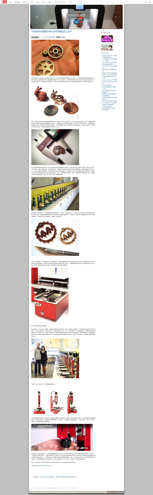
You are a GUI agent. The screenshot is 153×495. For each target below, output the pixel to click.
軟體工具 (25, 2)
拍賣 (37, 2)
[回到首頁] (4, 2)
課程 (32, 2)
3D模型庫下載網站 (107, 85)
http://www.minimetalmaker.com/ (44, 465)
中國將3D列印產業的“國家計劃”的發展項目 (66, 477)
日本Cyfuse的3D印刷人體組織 (46, 477)
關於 (49, 2)
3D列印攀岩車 (105, 109)
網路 (50, 37)
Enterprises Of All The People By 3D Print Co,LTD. (90, 492)
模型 (43, 2)
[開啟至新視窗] (61, 37)
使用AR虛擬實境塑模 (107, 64)
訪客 (149, 2)
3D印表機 (17, 2)
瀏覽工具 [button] (76, 22)
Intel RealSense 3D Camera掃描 (109, 62)
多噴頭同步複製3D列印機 (108, 108)
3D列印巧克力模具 (107, 106)
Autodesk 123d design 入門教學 (109, 80)
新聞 (10, 2)
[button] (37, 17)
